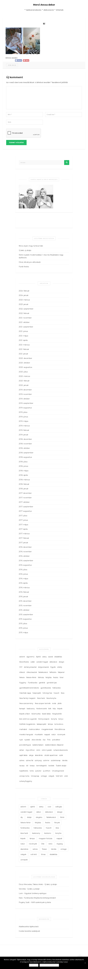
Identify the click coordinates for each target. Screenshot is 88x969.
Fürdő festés (24, 267)
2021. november (25, 318)
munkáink (39, 734)
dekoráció (53, 662)
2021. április (23, 340)
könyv (61, 719)
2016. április (23, 583)
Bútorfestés (24, 662)
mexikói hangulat (26, 734)
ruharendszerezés (60, 750)
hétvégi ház (47, 693)
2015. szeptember (26, 614)
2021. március (24, 345)
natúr (53, 734)
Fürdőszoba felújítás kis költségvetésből (40, 898)
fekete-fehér (31, 677)
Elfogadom (33, 965)
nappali (47, 734)
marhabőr (23, 729)
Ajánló (38, 657)
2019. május (23, 421)
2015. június (23, 628)
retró (38, 750)
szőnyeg (38, 760)
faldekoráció (43, 672)
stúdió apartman (51, 755)
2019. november (25, 394)
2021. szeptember (26, 327)
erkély (59, 667)
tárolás (64, 760)
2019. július (23, 412)
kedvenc (47, 833)
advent (22, 657)
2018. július (23, 462)
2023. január (23, 304)
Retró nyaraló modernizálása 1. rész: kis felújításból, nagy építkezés (41, 256)
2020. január (24, 385)
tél (27, 766)
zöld (66, 776)
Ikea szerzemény (26, 703)
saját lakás (23, 755)
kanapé (22, 709)
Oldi (42, 844)
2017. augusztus (25, 511)
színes (21, 760)
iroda (54, 703)
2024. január (23, 295)
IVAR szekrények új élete (41, 902)
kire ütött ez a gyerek (28, 719)
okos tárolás (36, 740)
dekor (38, 812)
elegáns (39, 817)
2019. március (24, 426)
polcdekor (56, 740)
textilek (51, 766)
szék (61, 755)
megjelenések (47, 729)
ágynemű (30, 657)
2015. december (25, 601)
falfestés (53, 672)
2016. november (25, 552)
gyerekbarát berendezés (29, 688)
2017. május (23, 525)
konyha (54, 719)
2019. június (23, 417)
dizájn (29, 817)
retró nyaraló (47, 750)
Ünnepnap (35, 776)
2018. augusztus (25, 457)
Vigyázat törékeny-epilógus (35, 893)
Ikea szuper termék (43, 703)
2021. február (24, 349)
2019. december (25, 390)
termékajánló (41, 766)
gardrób (42, 683)
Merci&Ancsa (60, 729)
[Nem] (85, 963)
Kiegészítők (57, 714)
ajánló (32, 807)
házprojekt (37, 693)
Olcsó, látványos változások (30, 262)
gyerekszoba (46, 688)
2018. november (25, 444)
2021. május (23, 336)
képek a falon (24, 714)
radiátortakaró (37, 745)
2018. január (23, 489)
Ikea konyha (51, 698)
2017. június (23, 520)
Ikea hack (41, 698)
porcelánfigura (25, 745)
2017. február (24, 538)
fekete (22, 677)
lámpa (50, 724)
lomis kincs (58, 724)
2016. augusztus (25, 565)
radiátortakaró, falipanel (54, 745)
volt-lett (33, 854)
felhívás (41, 677)
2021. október (24, 322)
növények (61, 734)
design (61, 662)
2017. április (23, 529)
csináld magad (42, 662)
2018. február (24, 484)
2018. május (23, 471)
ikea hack (24, 833)
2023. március (24, 300)
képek (59, 709)
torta (32, 771)
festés (55, 677)
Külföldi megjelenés (27, 724)
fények (57, 823)
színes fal (29, 760)
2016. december (25, 547)
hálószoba (56, 688)
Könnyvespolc (44, 719)
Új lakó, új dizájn (25, 250)
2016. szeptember (26, 561)
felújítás (48, 677)
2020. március (24, 376)
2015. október (24, 610)
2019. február (24, 430)
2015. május (23, 632)
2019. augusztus (25, 408)
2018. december (25, 439)
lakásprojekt (41, 724)
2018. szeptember (26, 453)
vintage (44, 776)
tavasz (22, 766)
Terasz (44, 849)
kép (54, 709)
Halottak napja (25, 693)
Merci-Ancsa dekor (44, 4)
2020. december (25, 358)
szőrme (46, 760)
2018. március (24, 480)
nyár (21, 740)
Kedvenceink (41, 709)
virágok (51, 776)
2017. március (24, 534)
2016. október (24, 556)
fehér (62, 817)
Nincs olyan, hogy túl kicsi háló (31, 246)
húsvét (56, 693)
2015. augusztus (25, 619)
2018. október (24, 448)
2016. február (24, 592)
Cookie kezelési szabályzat (29, 931)
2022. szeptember (26, 309)
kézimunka (36, 714)
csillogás (58, 807)
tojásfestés (23, 771)
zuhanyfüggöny (25, 781)
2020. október (24, 363)
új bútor (38, 771)
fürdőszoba (25, 828)
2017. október (24, 502)
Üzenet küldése (16, 142)
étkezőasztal (32, 672)
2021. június (23, 331)
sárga (31, 755)
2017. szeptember (26, 507)
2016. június (23, 574)
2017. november (25, 498)
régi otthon (30, 750)
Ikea (62, 693)
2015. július (23, 623)
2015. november (25, 606)
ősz (44, 740)
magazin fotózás (45, 838)
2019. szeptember (26, 403)
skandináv (39, 755)
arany (44, 657)
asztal (50, 657)
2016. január (23, 597)
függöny (22, 683)
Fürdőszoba (32, 683)
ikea (57, 828)
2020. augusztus (25, 367)
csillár (32, 662)
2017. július (23, 516)
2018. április (23, 475)
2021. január (23, 354)
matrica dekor (34, 729)
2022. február (24, 313)
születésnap (55, 760)
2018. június (23, 466)
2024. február (24, 291)
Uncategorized (58, 771)
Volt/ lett (59, 776)
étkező (22, 672)
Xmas (43, 854)
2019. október (24, 399)
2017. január (23, 543)
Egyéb (53, 667)
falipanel (61, 672)
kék (49, 709)
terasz (32, 766)
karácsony (31, 709)
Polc (49, 740)
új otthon (46, 771)
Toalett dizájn (61, 766)
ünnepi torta (24, 776)
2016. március (24, 588)
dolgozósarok (43, 667)
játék (60, 703)
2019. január (23, 435)
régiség (60, 844)
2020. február (24, 381)
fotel (61, 677)
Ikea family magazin (27, 698)
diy (22, 817)
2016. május (23, 579)
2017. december (25, 493)
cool (49, 807)
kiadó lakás (46, 714)
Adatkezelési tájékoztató (29, 927)
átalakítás (58, 657)
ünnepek (24, 860)
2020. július (23, 372)
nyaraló (27, 740)
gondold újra (52, 683)
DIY (20, 667)
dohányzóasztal (30, 667)
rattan (21, 750)
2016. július (23, 570)
